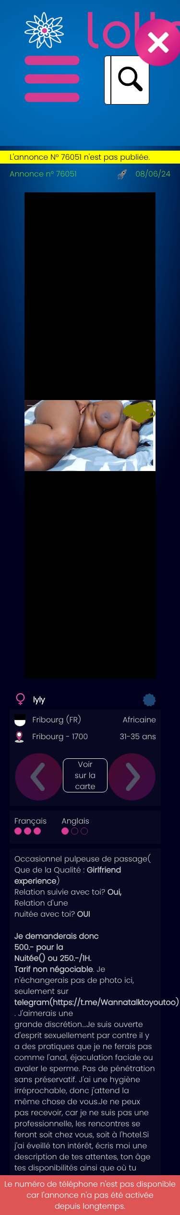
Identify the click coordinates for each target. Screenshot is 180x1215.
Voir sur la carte (85, 775)
